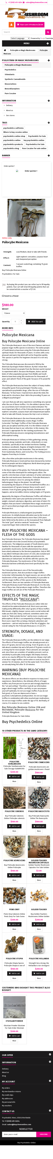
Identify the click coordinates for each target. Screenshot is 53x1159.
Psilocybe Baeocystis (39, 811)
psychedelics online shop (14, 136)
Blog (4, 1076)
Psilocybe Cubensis (14, 811)
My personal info (8, 1102)
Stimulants (9, 74)
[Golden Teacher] (39, 896)
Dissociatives (10, 84)
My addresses (7, 1099)
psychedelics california (13, 128)
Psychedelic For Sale (37, 136)
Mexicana (30, 709)
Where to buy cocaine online (15, 132)
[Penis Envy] (14, 896)
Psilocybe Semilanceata (14, 763)
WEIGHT (5, 309)
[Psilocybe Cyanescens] (39, 748)
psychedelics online (12, 140)
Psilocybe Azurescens (14, 860)
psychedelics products (13, 144)
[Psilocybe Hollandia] (39, 945)
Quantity (6, 322)
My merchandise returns (11, 1091)
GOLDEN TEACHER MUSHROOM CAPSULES (39, 861)
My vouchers (7, 1106)
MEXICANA (28, 599)
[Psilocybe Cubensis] (14, 798)
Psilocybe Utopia (14, 958)
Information (9, 100)
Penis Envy (14, 909)
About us (9, 110)
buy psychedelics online (34, 140)
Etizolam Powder (14, 1021)
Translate (49, 38)
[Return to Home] (4, 50)
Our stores (10, 115)
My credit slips (7, 1095)
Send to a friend (11, 296)
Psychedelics (10, 70)
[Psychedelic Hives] (26, 13)
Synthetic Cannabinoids (15, 79)
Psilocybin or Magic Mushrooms (18, 65)
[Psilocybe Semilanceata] (14, 748)
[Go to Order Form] (26, 181)
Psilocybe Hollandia (39, 958)
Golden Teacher (39, 909)
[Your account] (11, 24)
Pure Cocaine (10, 93)
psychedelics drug (11, 148)
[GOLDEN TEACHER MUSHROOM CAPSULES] (39, 847)
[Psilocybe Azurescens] (14, 847)
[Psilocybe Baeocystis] (39, 798)
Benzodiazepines (12, 89)
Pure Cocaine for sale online (34, 148)
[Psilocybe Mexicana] (26, 218)
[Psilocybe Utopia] (14, 945)
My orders (6, 1088)
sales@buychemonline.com (19, 1124)
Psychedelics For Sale (35, 144)
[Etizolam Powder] (14, 1007)
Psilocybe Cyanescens (39, 762)
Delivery (9, 105)
